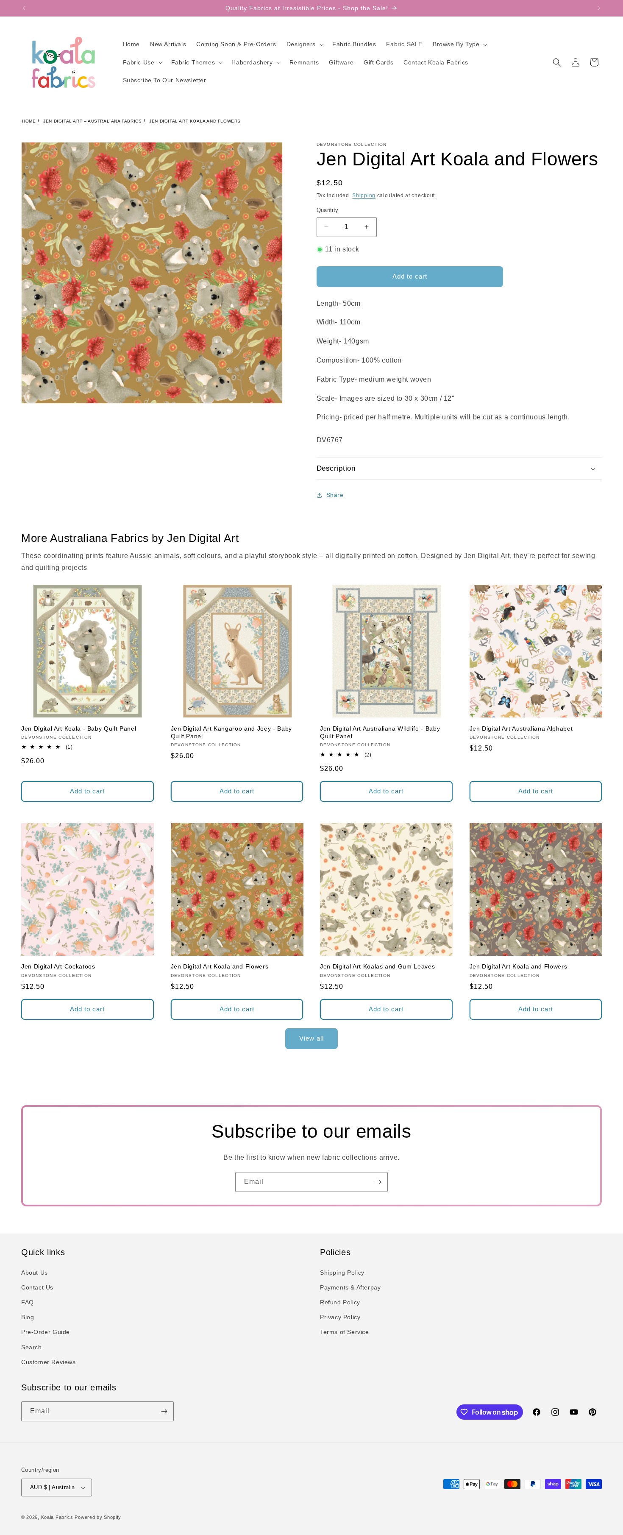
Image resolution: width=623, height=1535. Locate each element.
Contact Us (37, 1287)
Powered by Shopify (98, 1517)
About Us (34, 1272)
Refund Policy (340, 1302)
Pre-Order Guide (45, 1331)
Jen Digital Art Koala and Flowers (195, 121)
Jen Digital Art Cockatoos (58, 966)
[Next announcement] (599, 8)
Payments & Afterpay (350, 1287)
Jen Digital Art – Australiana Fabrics (92, 121)
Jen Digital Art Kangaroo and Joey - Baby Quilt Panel (231, 732)
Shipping (363, 195)
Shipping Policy (342, 1272)
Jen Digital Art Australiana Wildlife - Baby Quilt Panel (380, 732)
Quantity (328, 210)
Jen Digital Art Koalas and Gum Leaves (377, 966)
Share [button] (335, 494)
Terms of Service (344, 1331)
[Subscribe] (378, 1182)
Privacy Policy (340, 1317)
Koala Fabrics (57, 1517)
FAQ (27, 1302)
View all (311, 1038)
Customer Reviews (48, 1362)
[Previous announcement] (24, 8)
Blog (27, 1317)
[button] (304, 44)
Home (29, 121)
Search (31, 1347)
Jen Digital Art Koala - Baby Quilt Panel (78, 728)
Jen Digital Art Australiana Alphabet (521, 728)
